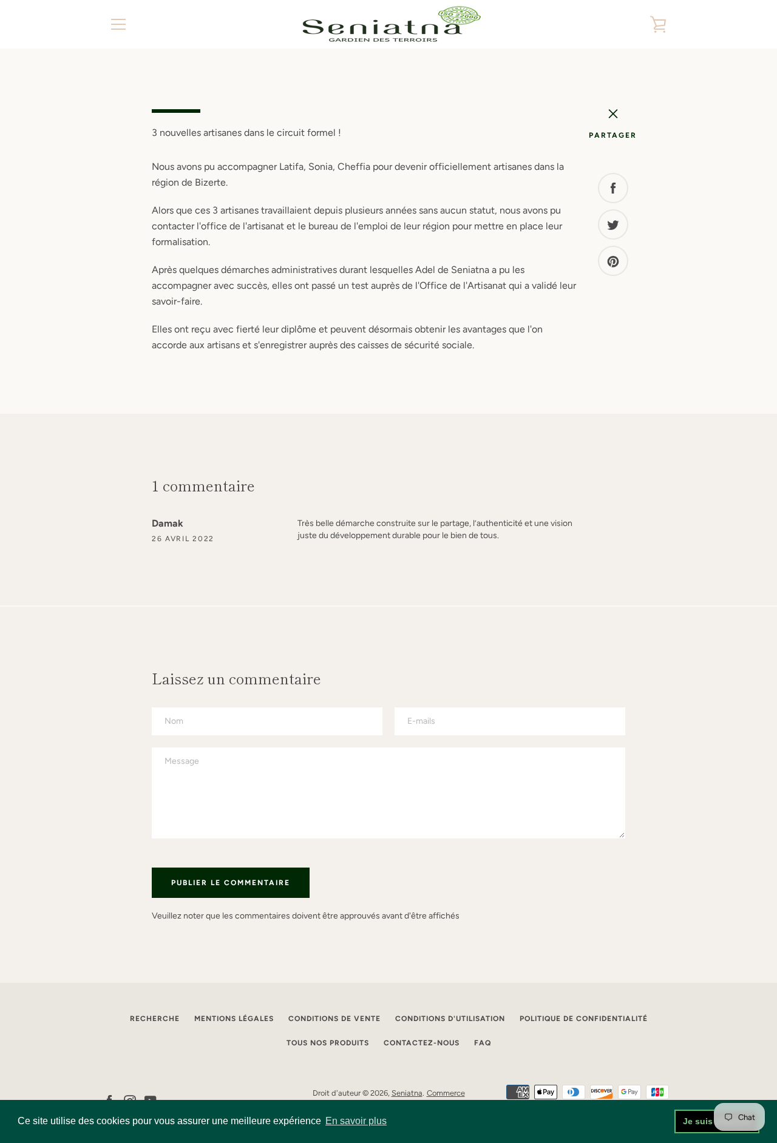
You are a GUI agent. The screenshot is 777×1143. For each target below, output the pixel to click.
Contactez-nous (422, 1043)
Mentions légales (234, 1018)
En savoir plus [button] (356, 1121)
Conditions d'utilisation (450, 1018)
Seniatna (407, 1092)
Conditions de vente (334, 1018)
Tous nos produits (328, 1043)
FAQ (482, 1043)
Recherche (155, 1018)
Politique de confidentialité (584, 1018)
